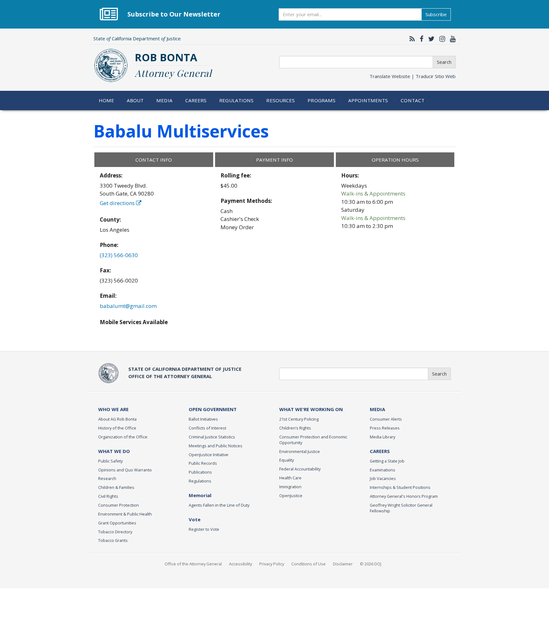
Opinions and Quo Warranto (125, 470)
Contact (412, 100)
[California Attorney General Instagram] (440, 38)
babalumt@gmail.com (128, 306)
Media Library (382, 437)
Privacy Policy (271, 564)
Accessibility (240, 564)
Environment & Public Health (125, 514)
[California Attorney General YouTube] (451, 38)
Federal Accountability (300, 469)
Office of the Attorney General (193, 564)
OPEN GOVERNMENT (213, 409)
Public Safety (110, 461)
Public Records (203, 463)
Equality (286, 460)
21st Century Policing (299, 419)
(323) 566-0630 (119, 255)
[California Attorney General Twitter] (430, 38)
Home (106, 100)
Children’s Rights (295, 428)
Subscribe (436, 14)
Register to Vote (204, 529)
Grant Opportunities (117, 523)
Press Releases (385, 428)
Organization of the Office (122, 437)
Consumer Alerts (386, 419)
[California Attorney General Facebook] (420, 38)
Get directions (118, 203)
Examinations (382, 470)
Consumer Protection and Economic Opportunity (313, 439)
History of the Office (117, 428)
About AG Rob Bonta (117, 419)
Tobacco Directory (115, 532)
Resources (280, 100)
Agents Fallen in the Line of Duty (219, 505)
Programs (322, 100)
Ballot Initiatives (203, 419)
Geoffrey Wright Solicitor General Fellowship (401, 508)
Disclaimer (343, 564)
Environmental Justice (299, 451)
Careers (196, 100)
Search (444, 62)
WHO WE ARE (113, 409)
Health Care (290, 478)
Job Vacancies (383, 478)
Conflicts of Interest (207, 428)
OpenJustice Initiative (208, 454)
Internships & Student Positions (400, 487)
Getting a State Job (387, 461)
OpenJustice (290, 495)
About (135, 100)
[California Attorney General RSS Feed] (410, 38)
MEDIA (377, 409)
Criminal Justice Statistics (212, 437)
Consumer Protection (118, 505)
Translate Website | (412, 76)
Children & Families (116, 487)
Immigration (290, 487)
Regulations (236, 100)
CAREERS (380, 451)
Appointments (368, 100)
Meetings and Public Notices (215, 446)
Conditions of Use (308, 564)
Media (164, 100)
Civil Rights (108, 496)
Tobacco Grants (113, 540)
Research (107, 478)
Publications (200, 472)
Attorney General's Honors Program (404, 496)
